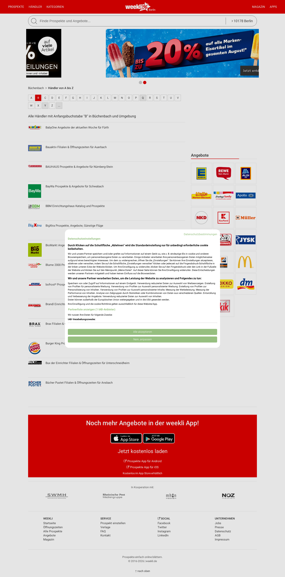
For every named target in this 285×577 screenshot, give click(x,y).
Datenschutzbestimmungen (200, 234)
